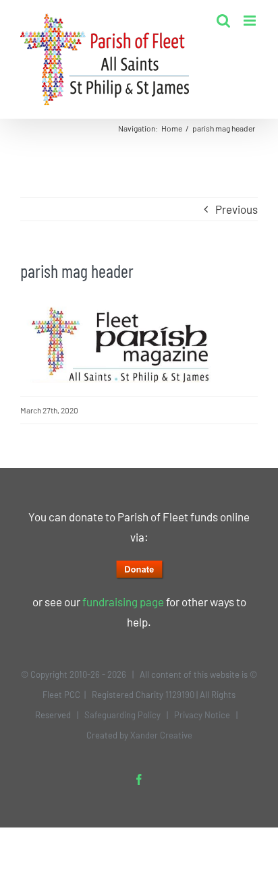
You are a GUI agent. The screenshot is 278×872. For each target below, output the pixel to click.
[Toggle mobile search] (223, 20)
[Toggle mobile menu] (251, 20)
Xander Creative (161, 735)
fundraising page (123, 601)
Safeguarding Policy (122, 714)
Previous (236, 209)
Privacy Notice (202, 714)
